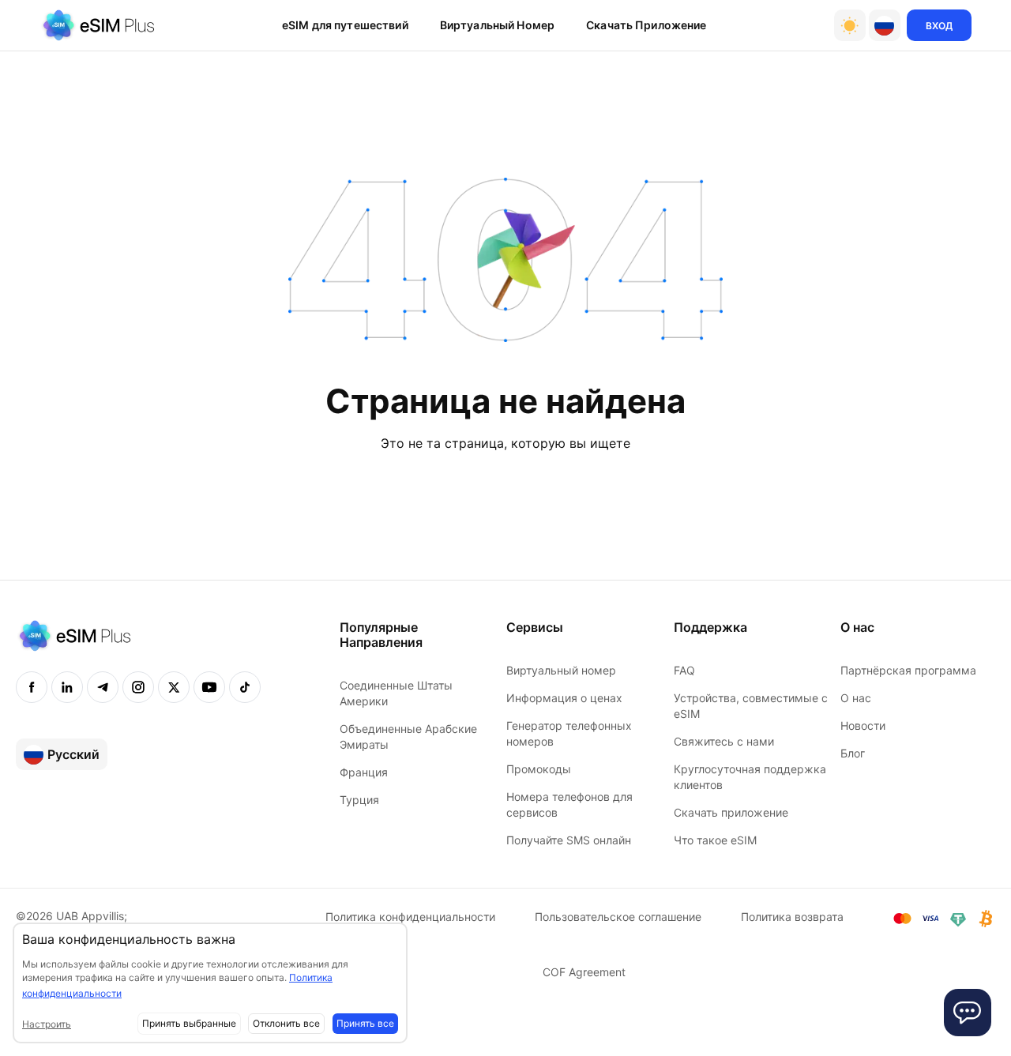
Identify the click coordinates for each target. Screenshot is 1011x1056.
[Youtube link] (209, 687)
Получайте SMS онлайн (568, 840)
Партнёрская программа (908, 670)
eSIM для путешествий (345, 25)
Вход (939, 26)
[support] (967, 1012)
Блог (852, 753)
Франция (364, 772)
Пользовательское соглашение (618, 916)
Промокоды (538, 769)
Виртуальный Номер (497, 25)
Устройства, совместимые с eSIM (751, 705)
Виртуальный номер (561, 670)
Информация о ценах (564, 698)
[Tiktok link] (245, 687)
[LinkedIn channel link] (67, 687)
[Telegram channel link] (102, 687)
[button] (884, 25)
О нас (855, 698)
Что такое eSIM (715, 840)
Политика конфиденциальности (410, 916)
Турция (359, 799)
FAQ (684, 670)
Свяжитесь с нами (724, 741)
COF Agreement (584, 972)
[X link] (174, 687)
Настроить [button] (46, 1024)
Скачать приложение (646, 25)
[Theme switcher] (850, 25)
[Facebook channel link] (31, 687)
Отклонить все (286, 1023)
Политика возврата (792, 916)
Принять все (365, 1023)
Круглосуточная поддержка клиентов (750, 776)
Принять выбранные (189, 1023)
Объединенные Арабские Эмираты (408, 736)
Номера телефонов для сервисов (569, 804)
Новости (862, 725)
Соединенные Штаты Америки (396, 693)
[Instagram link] (138, 687)
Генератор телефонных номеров (569, 733)
